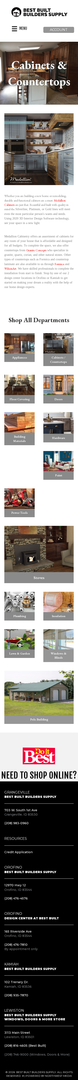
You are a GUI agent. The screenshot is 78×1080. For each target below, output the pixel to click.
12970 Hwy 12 (15, 885)
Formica (59, 264)
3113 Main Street (17, 1033)
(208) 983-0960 (16, 823)
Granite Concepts (36, 250)
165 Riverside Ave (18, 931)
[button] (58, 30)
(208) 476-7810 (16, 945)
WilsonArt (10, 268)
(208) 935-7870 (16, 995)
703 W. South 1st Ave (20, 810)
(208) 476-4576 (16, 898)
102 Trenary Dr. (16, 982)
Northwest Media (58, 1075)
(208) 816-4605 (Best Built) (25, 1046)
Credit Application (18, 852)
